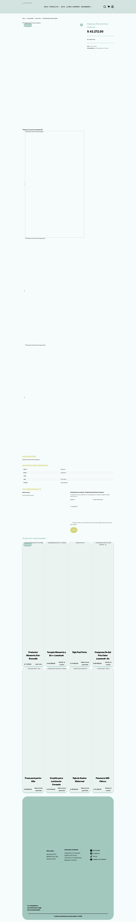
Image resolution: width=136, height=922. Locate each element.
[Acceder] (112, 6)
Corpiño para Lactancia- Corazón (56, 781)
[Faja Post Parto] (79, 595)
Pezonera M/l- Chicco (103, 779)
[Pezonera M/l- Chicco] (103, 721)
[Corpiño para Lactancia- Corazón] (56, 721)
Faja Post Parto (79, 652)
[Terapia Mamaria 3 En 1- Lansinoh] (56, 595)
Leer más (38, 664)
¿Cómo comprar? (73, 7)
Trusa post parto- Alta (33, 779)
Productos (54, 7)
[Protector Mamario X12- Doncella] (33, 595)
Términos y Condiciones (73, 858)
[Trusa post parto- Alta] (33, 721)
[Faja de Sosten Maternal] (79, 721)
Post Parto (105, 48)
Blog (63, 7)
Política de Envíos (70, 855)
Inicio (46, 7)
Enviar (74, 530)
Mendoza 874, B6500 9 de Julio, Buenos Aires (52, 856)
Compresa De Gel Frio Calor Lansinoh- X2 (103, 655)
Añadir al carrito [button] (62, 663)
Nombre (72, 499)
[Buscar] (105, 7)
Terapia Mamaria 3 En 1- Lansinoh (56, 653)
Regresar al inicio (70, 860)
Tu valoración (74, 506)
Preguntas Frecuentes (72, 853)
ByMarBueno (86, 7)
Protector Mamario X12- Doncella (33, 655)
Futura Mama (98, 48)
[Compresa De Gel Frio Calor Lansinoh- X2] (103, 595)
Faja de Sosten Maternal (79, 779)
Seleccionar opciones (85, 663)
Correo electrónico (98, 499)
